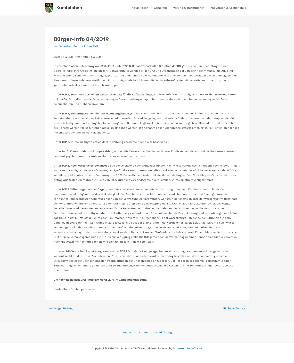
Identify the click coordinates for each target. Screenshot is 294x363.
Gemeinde (160, 7)
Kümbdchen (69, 7)
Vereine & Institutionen (189, 7)
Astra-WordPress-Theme (187, 348)
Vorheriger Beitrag (59, 308)
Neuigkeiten (140, 7)
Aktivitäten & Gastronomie (228, 7)
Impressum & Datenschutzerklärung (147, 332)
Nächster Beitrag (236, 308)
